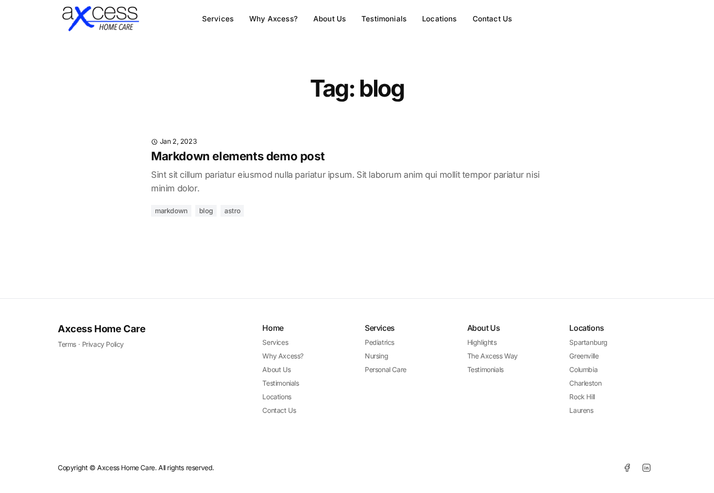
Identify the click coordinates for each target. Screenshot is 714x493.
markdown (171, 210)
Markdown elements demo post (237, 156)
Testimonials (384, 18)
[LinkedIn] (646, 467)
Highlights (482, 342)
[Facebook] (627, 467)
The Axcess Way (492, 356)
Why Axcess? (273, 18)
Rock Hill (582, 396)
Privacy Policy (103, 344)
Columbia (583, 369)
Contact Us (492, 18)
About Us (329, 18)
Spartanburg (588, 342)
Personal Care (386, 369)
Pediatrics (379, 342)
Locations (439, 18)
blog (206, 210)
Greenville (583, 356)
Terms (67, 344)
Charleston (585, 383)
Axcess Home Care (102, 329)
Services (218, 18)
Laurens (581, 410)
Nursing (376, 356)
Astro (232, 210)
